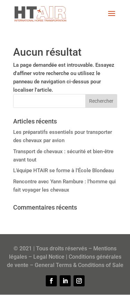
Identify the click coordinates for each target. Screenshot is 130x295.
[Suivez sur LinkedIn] (65, 280)
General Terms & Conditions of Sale (79, 265)
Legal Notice (48, 256)
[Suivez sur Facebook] (51, 280)
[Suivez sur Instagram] (79, 280)
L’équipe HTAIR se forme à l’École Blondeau (63, 170)
